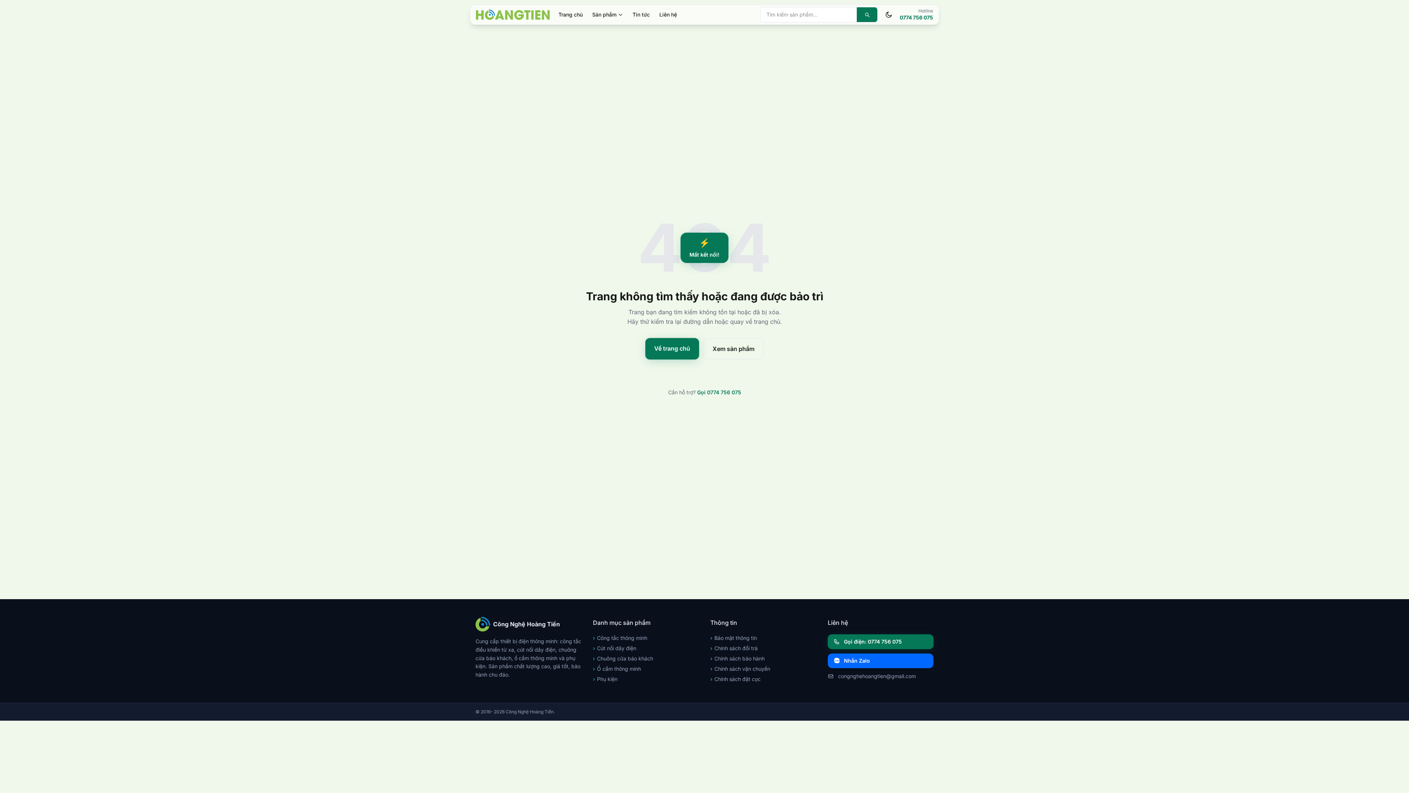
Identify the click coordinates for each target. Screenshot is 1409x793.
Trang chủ (570, 14)
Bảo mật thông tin (733, 638)
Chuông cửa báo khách (623, 658)
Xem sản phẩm (733, 348)
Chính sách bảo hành (737, 658)
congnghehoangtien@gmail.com (877, 676)
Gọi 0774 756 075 (719, 392)
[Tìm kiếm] (867, 14)
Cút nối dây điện (614, 648)
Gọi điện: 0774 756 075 (873, 641)
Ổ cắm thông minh (617, 669)
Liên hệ (668, 14)
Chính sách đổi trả (734, 648)
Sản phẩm (604, 14)
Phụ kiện (605, 679)
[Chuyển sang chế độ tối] (888, 14)
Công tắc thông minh (620, 638)
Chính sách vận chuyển (740, 669)
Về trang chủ (672, 348)
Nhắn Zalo (857, 661)
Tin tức (641, 14)
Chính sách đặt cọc (735, 679)
